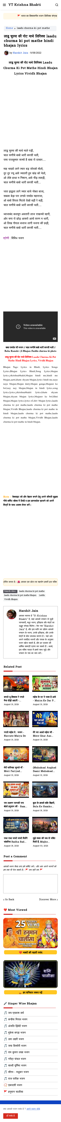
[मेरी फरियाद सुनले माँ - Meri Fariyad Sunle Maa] (16, 754)
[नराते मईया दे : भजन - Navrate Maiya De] (16, 719)
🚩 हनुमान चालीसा (13, 1092)
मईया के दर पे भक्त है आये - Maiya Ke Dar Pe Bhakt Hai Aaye (44, 699)
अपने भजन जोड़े (33, 1109)
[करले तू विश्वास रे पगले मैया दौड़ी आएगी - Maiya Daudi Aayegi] (16, 684)
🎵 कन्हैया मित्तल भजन (15, 1020)
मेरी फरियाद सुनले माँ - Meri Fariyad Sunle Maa (14, 769)
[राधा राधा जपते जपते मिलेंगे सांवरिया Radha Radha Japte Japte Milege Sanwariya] (16, 825)
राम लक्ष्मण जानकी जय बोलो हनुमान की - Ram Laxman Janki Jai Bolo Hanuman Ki (15, 805)
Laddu (42, 595)
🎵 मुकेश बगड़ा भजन (15, 1033)
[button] (4, 5)
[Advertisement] (30, 114)
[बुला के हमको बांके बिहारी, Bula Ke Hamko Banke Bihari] (45, 790)
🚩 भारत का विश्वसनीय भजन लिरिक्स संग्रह (28, 16)
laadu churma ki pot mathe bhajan (20, 595)
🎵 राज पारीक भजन (14, 1079)
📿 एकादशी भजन (13, 1085)
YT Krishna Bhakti (24, 4)
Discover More (47, 899)
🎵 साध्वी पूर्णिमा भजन (15, 1066)
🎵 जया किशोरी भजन (15, 1046)
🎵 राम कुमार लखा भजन (16, 1052)
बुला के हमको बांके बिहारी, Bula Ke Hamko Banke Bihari (44, 805)
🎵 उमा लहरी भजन (14, 1039)
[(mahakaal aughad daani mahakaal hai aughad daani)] (45, 754)
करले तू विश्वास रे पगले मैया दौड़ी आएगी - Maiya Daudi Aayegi (14, 699)
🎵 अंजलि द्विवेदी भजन (15, 1026)
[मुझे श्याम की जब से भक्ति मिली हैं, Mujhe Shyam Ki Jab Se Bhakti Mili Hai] (45, 825)
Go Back (9, 899)
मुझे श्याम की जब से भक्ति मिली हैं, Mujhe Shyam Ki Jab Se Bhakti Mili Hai (44, 840)
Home (9, 28)
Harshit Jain (28, 611)
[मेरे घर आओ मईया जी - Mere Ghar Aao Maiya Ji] (45, 719)
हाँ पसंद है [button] (11, 1116)
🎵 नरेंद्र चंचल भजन (15, 1059)
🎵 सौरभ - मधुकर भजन (16, 1072)
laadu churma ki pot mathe (33, 28)
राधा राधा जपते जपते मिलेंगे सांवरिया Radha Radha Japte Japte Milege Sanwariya (15, 840)
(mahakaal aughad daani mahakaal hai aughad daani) (44, 769)
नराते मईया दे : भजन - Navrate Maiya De (15, 734)
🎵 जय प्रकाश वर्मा (14, 1013)
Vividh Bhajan (11, 599)
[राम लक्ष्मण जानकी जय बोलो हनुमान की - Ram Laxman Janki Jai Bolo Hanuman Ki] (16, 790)
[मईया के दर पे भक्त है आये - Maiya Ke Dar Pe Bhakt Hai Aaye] (45, 684)
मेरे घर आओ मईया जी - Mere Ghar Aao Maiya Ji (43, 734)
